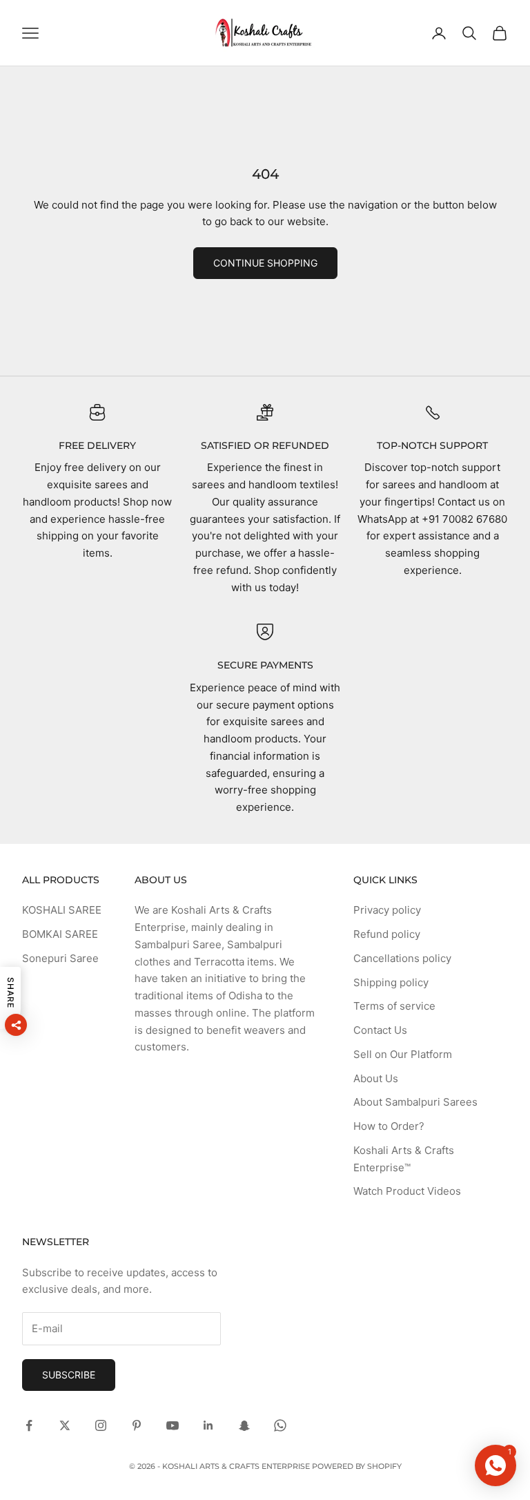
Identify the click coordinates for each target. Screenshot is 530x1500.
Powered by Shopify (357, 1466)
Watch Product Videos (407, 1191)
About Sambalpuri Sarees (415, 1101)
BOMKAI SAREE (60, 934)
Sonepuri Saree (60, 958)
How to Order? (388, 1126)
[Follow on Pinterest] (137, 1425)
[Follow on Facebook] (29, 1425)
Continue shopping (265, 263)
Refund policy (386, 934)
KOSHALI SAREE (61, 909)
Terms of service (394, 1005)
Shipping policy (391, 982)
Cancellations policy (402, 958)
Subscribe (68, 1375)
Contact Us (380, 1030)
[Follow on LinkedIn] (208, 1425)
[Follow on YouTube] (172, 1425)
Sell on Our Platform (402, 1054)
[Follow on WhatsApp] (280, 1425)
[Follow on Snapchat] (244, 1425)
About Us (375, 1078)
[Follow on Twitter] (65, 1425)
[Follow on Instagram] (101, 1425)
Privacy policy (387, 909)
